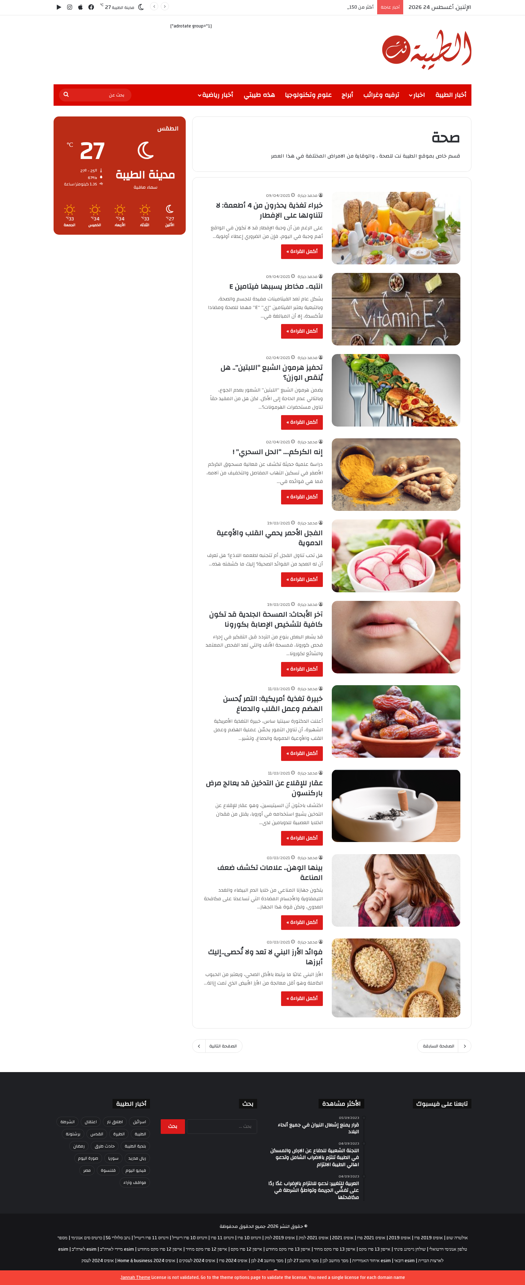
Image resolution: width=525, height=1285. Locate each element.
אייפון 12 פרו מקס (246, 1249)
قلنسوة (108, 1170)
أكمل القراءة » (302, 251)
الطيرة (119, 1134)
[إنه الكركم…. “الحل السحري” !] (396, 474)
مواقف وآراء (135, 1182)
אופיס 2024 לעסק (97, 1260)
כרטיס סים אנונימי (86, 1238)
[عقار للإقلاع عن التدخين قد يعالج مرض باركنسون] (396, 805)
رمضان (79, 1146)
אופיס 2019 (400, 1238)
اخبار (419, 95)
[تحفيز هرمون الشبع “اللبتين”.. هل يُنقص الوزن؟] (396, 390)
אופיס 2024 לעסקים (197, 1260)
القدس (96, 1134)
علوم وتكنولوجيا (308, 95)
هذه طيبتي (259, 95)
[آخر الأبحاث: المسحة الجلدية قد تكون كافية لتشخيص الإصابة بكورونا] (396, 637)
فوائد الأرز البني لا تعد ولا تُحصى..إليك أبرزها (265, 956)
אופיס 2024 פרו (233, 1260)
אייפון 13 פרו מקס (374, 1249)
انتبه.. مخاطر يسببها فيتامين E (276, 286)
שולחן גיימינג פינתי (410, 1249)
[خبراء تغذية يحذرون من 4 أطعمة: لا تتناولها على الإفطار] (396, 228)
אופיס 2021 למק (314, 1238)
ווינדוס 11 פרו (222, 1238)
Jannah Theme (135, 1277)
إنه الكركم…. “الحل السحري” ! (278, 451)
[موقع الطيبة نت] (426, 50)
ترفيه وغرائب (381, 95)
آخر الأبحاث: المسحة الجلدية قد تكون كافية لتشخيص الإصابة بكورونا (266, 619)
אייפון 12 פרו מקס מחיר (206, 1249)
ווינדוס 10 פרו (249, 1238)
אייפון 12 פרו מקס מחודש (160, 1249)
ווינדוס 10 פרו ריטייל (189, 1238)
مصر (87, 1170)
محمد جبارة (308, 195)
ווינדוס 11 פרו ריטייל (151, 1238)
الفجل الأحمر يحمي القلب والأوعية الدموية (269, 537)
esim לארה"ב (84, 1249)
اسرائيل (139, 1122)
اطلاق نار (115, 1122)
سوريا (113, 1158)
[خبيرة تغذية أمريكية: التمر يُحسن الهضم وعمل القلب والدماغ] (396, 721)
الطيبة (140, 1134)
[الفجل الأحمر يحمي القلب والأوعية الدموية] (396, 555)
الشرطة (67, 1122)
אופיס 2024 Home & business (146, 1260)
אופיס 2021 (343, 1238)
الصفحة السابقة (438, 1046)
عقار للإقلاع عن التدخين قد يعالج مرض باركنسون (264, 788)
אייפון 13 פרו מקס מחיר (334, 1249)
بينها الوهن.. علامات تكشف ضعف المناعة (270, 872)
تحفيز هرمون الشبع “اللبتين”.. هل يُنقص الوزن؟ (272, 372)
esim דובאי (404, 1260)
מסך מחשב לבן (335, 1260)
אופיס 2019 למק (280, 1238)
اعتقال (91, 1122)
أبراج (347, 95)
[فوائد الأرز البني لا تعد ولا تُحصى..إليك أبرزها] (396, 977)
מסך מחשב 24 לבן (267, 1260)
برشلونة (73, 1134)
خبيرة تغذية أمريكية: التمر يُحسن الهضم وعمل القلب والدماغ (273, 703)
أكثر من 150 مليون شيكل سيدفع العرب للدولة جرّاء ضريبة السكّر (311, 7)
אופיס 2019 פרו (428, 1238)
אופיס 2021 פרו (371, 1238)
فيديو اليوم (136, 1170)
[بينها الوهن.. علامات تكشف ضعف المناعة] (396, 890)
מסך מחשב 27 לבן (303, 1260)
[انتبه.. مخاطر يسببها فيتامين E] (396, 309)
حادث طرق (105, 1146)
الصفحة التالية (223, 1046)
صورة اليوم (88, 1158)
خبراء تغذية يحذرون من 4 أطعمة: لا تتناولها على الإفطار (269, 210)
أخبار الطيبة (450, 95)
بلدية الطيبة (135, 1146)
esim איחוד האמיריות (371, 1260)
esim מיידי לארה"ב (117, 1249)
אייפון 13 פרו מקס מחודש (288, 1249)
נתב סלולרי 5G (118, 1238)
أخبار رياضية (217, 95)
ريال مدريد (137, 1158)
